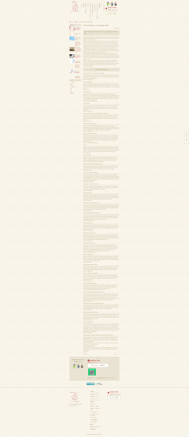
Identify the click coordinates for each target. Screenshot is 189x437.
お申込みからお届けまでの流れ (90, 10)
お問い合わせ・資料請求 (112, 13)
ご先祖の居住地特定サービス (92, 10)
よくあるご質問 (104, 6)
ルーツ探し (72, 82)
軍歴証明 (71, 93)
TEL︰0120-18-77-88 (72, 406)
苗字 (71, 91)
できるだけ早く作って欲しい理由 (95, 414)
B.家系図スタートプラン (95, 396)
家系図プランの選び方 (85, 8)
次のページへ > (117, 354)
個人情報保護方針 (93, 429)
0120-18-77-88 (112, 7)
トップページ (81, 6)
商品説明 (83, 5)
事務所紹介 (99, 5)
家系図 (71, 84)
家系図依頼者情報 (94, 419)
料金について (88, 6)
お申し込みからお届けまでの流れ (95, 409)
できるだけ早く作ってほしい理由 (97, 11)
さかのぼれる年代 (94, 7)
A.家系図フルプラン (94, 394)
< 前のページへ (86, 354)
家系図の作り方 (73, 86)
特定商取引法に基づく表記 (94, 426)
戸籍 (71, 88)
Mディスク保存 (93, 417)
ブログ (101, 4)
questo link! (85, 351)
